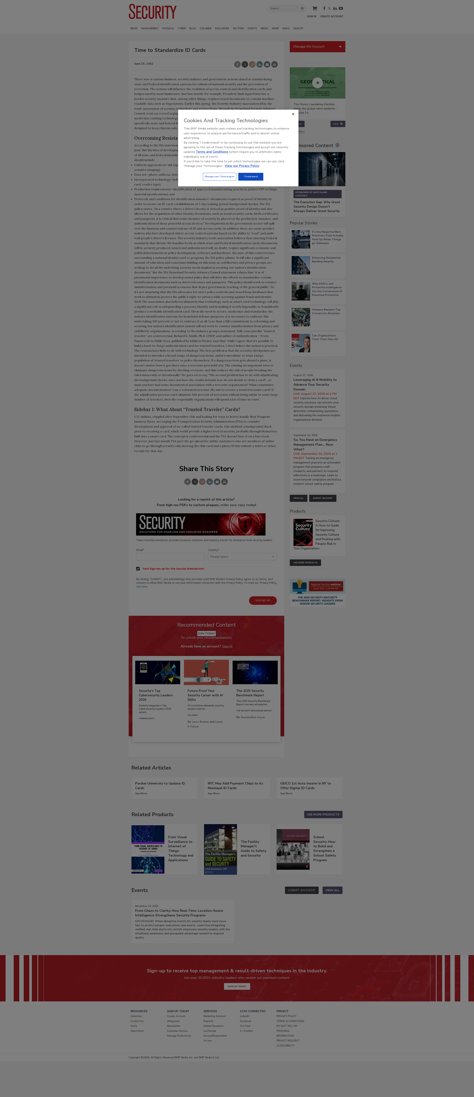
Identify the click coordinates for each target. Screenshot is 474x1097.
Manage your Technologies (219, 176)
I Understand (251, 176)
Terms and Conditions (212, 152)
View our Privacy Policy (242, 166)
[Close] (293, 114)
